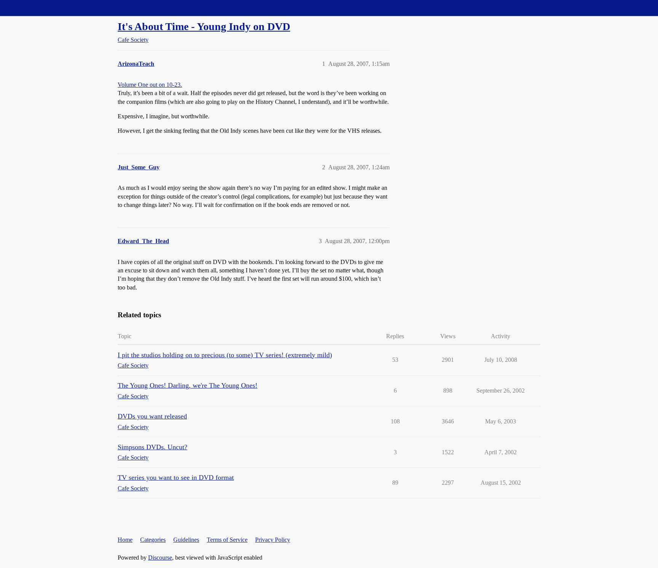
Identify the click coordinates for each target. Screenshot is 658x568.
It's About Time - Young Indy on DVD (204, 26)
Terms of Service (227, 539)
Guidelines (186, 539)
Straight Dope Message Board (40, 8)
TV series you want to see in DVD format (176, 477)
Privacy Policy (272, 539)
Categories (153, 539)
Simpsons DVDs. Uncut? (152, 447)
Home (125, 539)
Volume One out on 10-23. (150, 84)
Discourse (160, 557)
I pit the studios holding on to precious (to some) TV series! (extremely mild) (225, 355)
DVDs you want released (152, 416)
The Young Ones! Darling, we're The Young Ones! (187, 385)
